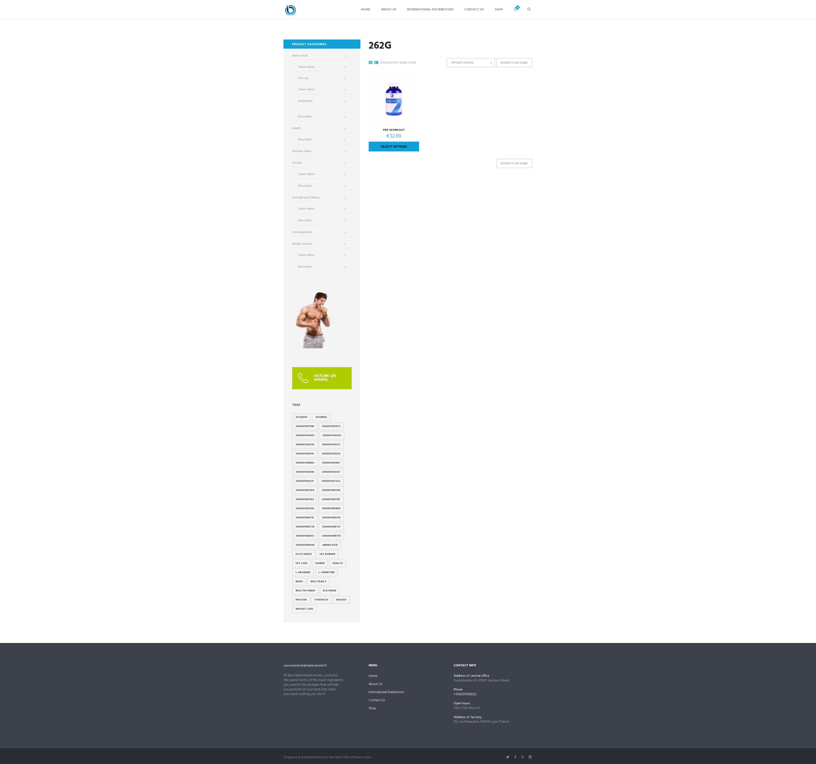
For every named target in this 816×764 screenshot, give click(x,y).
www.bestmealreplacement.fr (305, 665)
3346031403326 (331, 454)
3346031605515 (305, 518)
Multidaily (318, 581)
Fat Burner (327, 554)
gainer (320, 563)
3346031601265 (331, 490)
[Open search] (529, 9)
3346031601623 (305, 499)
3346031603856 (331, 508)
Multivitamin (305, 591)
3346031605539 (331, 518)
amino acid (330, 545)
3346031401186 (305, 426)
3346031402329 (331, 435)
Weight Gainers (302, 244)
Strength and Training (305, 197)
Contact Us (474, 9)
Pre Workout (394, 130)
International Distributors (430, 9)
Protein (297, 163)
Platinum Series (301, 151)
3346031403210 (305, 445)
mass (299, 581)
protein (301, 600)
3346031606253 (305, 536)
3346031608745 (331, 536)
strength (321, 600)
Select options (394, 146)
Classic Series (306, 67)
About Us (388, 9)
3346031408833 (305, 463)
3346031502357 (331, 472)
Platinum (329, 591)
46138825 (321, 417)
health (338, 563)
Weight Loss (304, 609)
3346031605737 (331, 527)
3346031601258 (305, 490)
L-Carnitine (326, 572)
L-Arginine (303, 572)
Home (365, 9)
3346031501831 (331, 463)
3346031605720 (305, 527)
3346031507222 (331, 481)
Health (296, 128)
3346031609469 (305, 545)
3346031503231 (305, 481)
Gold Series (305, 101)
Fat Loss (303, 78)
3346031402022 (305, 435)
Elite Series (305, 116)
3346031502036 (305, 472)
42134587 (301, 417)
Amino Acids (300, 56)
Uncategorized (302, 232)
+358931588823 (465, 694)
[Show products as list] (376, 63)
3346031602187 (331, 499)
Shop (499, 9)
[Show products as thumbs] (371, 63)
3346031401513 (331, 426)
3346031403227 (331, 445)
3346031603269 (305, 508)
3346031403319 (305, 454)
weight (341, 600)
